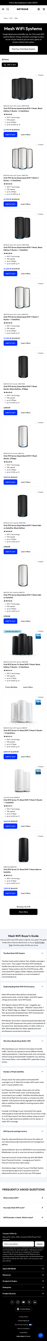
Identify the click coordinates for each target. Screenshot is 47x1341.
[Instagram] (18, 1302)
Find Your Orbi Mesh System (23, 49)
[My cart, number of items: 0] (44, 9)
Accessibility (23, 1332)
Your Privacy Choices (21, 1324)
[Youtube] (23, 1302)
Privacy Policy (23, 1317)
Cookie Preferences (23, 1320)
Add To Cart (10, 134)
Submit (40, 1244)
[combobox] (6, 10)
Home (5, 18)
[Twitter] (29, 1302)
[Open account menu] (38, 9)
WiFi (11, 18)
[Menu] (3, 9)
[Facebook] (12, 1302)
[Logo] (22, 9)
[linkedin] (35, 1302)
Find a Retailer (11, 687)
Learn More (25, 134)
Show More (23, 912)
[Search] (6, 10)
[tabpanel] (23, 485)
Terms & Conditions (23, 1328)
